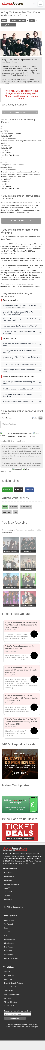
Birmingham (11, 1027)
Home (4, 20)
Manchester (33, 1024)
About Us (7, 972)
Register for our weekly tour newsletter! (17, 1011)
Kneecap (7, 896)
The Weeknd (8, 924)
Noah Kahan (8, 873)
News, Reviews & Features (13, 983)
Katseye (6, 928)
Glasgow (20, 1027)
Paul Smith (8, 951)
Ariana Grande (9, 920)
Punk (31, 20)
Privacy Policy (18, 863)
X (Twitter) (18, 489)
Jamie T (6, 888)
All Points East (9, 939)
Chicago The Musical (11, 884)
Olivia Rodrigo (9, 943)
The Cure (7, 932)
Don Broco (8, 899)
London (24, 1024)
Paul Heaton (8, 954)
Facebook (29, 489)
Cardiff (27, 1027)
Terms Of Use (30, 863)
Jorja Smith (8, 892)
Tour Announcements (12, 994)
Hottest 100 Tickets (11, 958)
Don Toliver (8, 880)
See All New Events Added (13, 907)
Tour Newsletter (9, 1006)
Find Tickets (5, 153)
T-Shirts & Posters (10, 1002)
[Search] (34, 3)
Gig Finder (8, 998)
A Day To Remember (8, 25)
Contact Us (8, 979)
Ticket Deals (8, 991)
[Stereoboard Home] (13, 5)
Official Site (7, 489)
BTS (5, 935)
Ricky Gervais (9, 877)
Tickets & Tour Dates (18, 20)
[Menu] (40, 4)
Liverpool (35, 1027)
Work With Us (9, 975)
